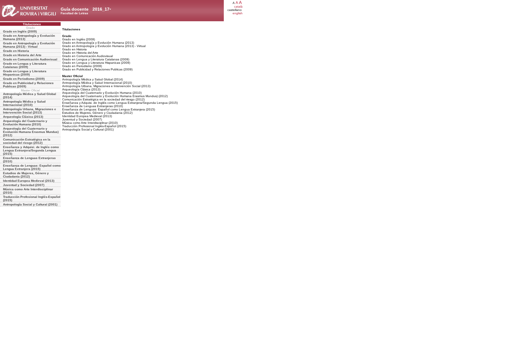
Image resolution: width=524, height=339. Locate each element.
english (238, 13)
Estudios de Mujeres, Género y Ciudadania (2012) (26, 174)
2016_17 (100, 9)
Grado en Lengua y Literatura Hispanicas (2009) (24, 72)
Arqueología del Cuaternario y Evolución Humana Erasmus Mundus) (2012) (31, 132)
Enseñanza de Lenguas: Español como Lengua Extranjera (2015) (32, 167)
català (238, 6)
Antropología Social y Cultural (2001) (30, 204)
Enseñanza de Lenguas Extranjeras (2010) (29, 159)
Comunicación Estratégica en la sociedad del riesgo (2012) (26, 141)
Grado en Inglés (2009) (20, 31)
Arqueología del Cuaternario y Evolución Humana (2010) (25, 122)
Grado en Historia (16, 51)
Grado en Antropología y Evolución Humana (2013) (29, 37)
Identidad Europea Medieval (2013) (28, 180)
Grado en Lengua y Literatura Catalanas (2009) (24, 65)
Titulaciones (32, 24)
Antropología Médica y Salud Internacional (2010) (24, 103)
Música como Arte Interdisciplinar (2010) (28, 191)
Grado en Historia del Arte (22, 55)
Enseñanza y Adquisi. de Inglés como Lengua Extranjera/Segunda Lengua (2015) (31, 150)
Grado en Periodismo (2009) (24, 78)
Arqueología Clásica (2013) (23, 116)
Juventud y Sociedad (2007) (23, 185)
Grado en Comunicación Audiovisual (30, 59)
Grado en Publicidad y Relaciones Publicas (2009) (28, 84)
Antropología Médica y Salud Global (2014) (29, 95)
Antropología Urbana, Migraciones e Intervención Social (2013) (29, 110)
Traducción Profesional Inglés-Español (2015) (31, 198)
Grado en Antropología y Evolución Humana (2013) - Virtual (29, 45)
